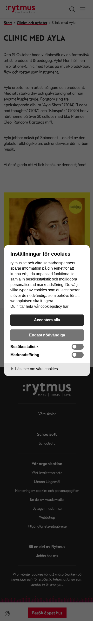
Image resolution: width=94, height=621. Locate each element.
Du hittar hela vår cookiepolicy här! (39, 306)
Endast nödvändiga (47, 335)
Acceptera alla (47, 320)
